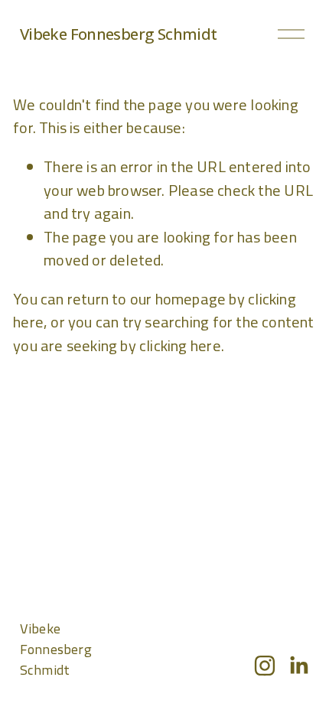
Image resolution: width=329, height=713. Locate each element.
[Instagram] (264, 665)
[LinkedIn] (298, 665)
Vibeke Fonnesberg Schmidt (118, 33)
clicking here (180, 345)
